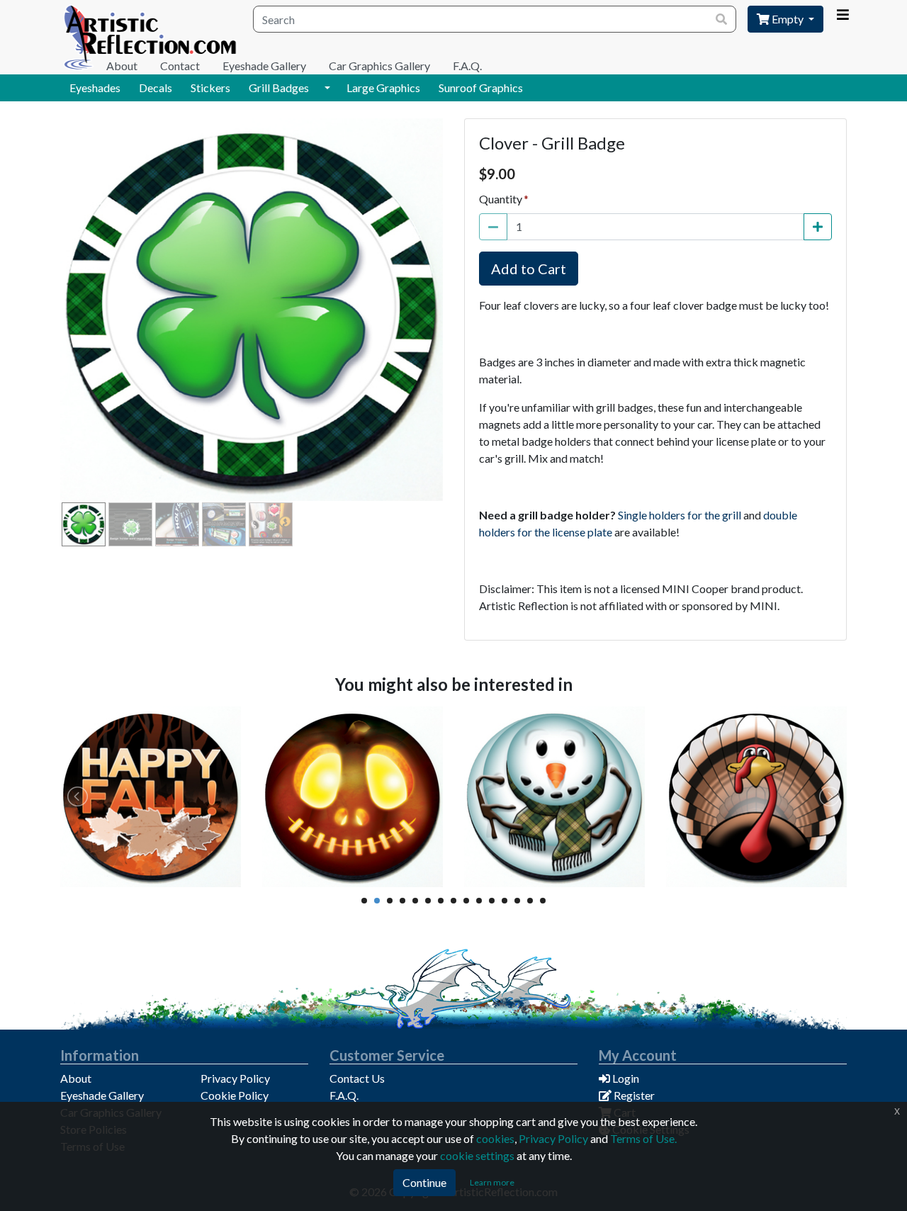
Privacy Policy (235, 1078)
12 (504, 900)
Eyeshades (94, 87)
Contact (180, 65)
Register (633, 1095)
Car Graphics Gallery (379, 65)
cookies (495, 1138)
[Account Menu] (842, 15)
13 (517, 900)
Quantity (500, 198)
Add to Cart (528, 268)
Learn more (492, 1182)
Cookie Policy (235, 1095)
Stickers (210, 87)
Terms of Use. (643, 1138)
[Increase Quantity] (818, 226)
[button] (327, 87)
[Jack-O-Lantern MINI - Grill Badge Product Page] (352, 796)
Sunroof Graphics (481, 87)
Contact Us (357, 1078)
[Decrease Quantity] (493, 226)
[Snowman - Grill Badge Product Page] (554, 796)
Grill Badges (279, 87)
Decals (155, 87)
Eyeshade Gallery (264, 65)
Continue (424, 1182)
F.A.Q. (467, 65)
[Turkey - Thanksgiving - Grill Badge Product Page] (756, 796)
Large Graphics (383, 87)
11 (492, 900)
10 (479, 900)
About (121, 65)
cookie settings (477, 1155)
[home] (151, 37)
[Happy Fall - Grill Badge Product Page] (150, 796)
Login (624, 1078)
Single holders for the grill (679, 515)
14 (530, 900)
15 (543, 900)
